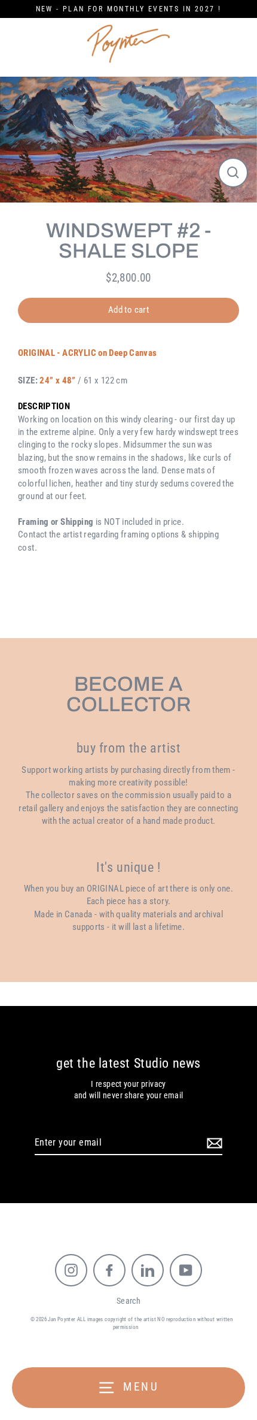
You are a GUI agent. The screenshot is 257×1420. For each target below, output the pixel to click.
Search (128, 1301)
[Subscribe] (212, 1143)
